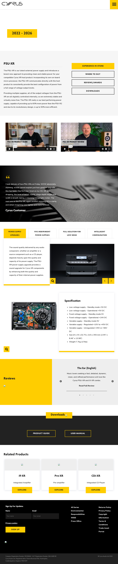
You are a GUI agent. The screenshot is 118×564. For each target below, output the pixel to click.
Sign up (15, 530)
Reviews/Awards (93, 83)
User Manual (78, 433)
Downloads (93, 91)
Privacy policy (11, 523)
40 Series (75, 507)
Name (8, 511)
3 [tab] (87, 396)
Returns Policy (105, 507)
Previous (105, 281)
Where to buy (92, 74)
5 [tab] (93, 396)
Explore (22, 490)
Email (34, 511)
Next (111, 281)
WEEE (73, 518)
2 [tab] (83, 396)
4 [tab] (90, 396)
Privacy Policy (105, 511)
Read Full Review (86, 385)
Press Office (76, 521)
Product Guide (41, 433)
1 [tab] (80, 396)
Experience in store (93, 66)
